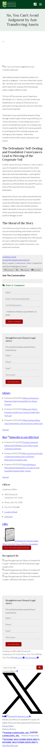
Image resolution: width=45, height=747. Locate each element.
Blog (4, 437)
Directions (8, 516)
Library (6, 392)
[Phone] (35, 4)
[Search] (39, 667)
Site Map (6, 745)
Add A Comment (14, 321)
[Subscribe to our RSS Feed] (23, 437)
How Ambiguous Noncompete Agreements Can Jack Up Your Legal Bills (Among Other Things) (22, 467)
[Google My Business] (18, 716)
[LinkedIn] (3, 716)
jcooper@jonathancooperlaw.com (16, 260)
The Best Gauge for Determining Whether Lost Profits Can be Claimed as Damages (21, 445)
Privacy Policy (8, 726)
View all (5, 430)
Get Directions (31, 657)
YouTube (36, 270)
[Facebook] (17, 671)
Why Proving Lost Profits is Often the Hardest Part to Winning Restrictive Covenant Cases (23, 456)
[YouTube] (5, 716)
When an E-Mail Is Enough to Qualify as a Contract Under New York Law (22, 412)
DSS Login (14, 745)
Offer (5, 524)
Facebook (10, 270)
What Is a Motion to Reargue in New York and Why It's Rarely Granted (21, 401)
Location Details (10, 512)
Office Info (18, 657)
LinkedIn (26, 270)
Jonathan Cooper (9, 257)
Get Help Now (13, 382)
